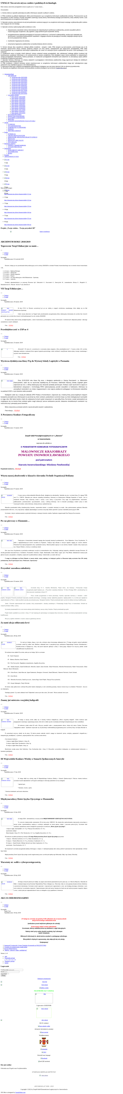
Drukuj (6, 253)
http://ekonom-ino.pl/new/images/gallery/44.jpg (17, 212)
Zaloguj (3, 975)
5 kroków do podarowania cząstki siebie (15, 947)
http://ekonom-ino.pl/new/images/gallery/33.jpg (17, 206)
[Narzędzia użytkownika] (1, 250)
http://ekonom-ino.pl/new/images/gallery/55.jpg (17, 218)
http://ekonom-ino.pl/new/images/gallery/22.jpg (17, 200)
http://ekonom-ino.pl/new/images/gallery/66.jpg (17, 224)
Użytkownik (4, 970)
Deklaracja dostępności (44, 978)
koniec (6, 963)
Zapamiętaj (4, 973)
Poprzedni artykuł (10, 958)
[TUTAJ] (11, 325)
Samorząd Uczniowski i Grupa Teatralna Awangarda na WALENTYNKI (25, 945)
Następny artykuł (9, 961)
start (6, 956)
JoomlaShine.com (20, 1092)
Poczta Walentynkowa (10, 948)
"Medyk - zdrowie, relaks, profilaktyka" (15, 950)
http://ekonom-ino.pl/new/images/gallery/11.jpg (17, 194)
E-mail (6, 254)
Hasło (2, 972)
